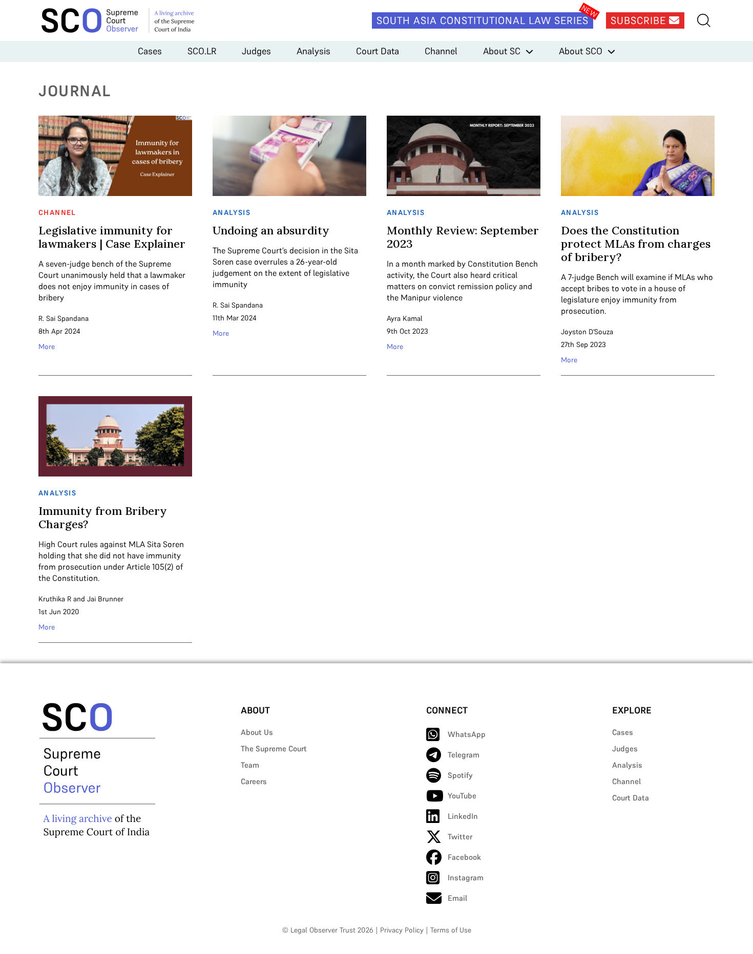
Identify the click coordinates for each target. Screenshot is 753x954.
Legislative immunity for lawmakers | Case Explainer (111, 237)
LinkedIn (463, 816)
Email (457, 898)
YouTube (462, 795)
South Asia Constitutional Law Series (482, 20)
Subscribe (640, 20)
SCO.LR (201, 51)
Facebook (464, 857)
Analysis (313, 51)
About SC (501, 51)
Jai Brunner (105, 598)
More (46, 346)
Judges (256, 51)
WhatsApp (467, 734)
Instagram (466, 877)
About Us (257, 732)
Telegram (463, 755)
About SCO (580, 51)
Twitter (460, 836)
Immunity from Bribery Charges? (102, 517)
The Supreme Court (274, 748)
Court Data (377, 51)
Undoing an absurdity (271, 230)
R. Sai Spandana (63, 318)
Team (250, 765)
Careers (254, 781)
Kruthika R (54, 598)
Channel (441, 51)
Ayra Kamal (405, 318)
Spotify (460, 775)
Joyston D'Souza (587, 331)
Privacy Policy (402, 930)
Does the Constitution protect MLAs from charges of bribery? (635, 243)
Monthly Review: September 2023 (463, 237)
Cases (150, 51)
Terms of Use (450, 930)
